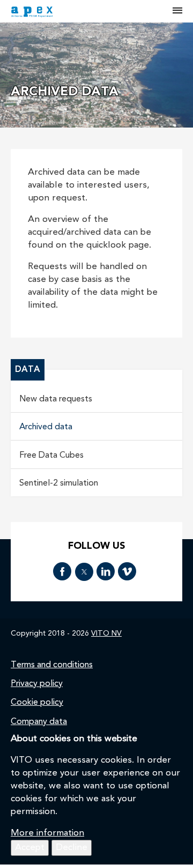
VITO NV (106, 633)
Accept (29, 847)
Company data (39, 722)
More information (47, 833)
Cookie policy (37, 702)
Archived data (45, 427)
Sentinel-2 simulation (58, 483)
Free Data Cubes (51, 455)
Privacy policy (37, 684)
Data (27, 370)
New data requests (55, 399)
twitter (84, 572)
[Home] (92, 11)
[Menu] (177, 11)
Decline (71, 847)
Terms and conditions (52, 665)
